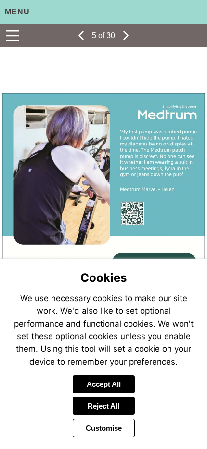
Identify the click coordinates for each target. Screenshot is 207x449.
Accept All (104, 384)
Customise (104, 428)
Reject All (103, 406)
